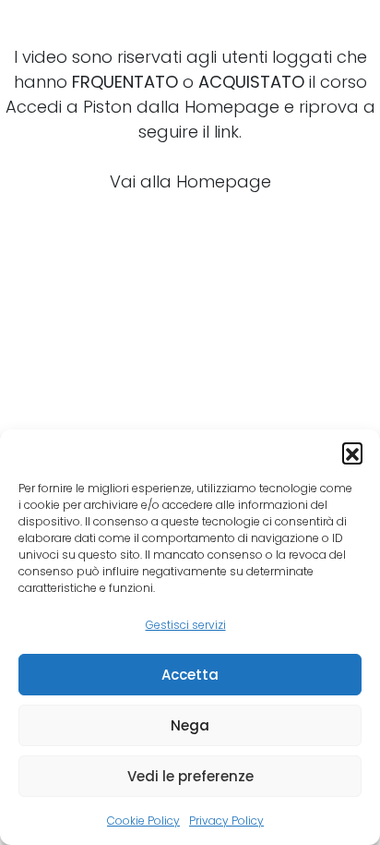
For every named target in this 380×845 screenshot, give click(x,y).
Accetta (190, 674)
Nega (190, 725)
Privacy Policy (226, 820)
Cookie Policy (143, 820)
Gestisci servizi (186, 625)
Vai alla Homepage (190, 181)
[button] (352, 452)
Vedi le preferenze (190, 776)
